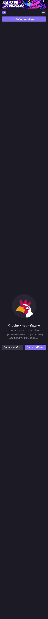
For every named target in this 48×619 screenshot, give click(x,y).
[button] (24, 306)
